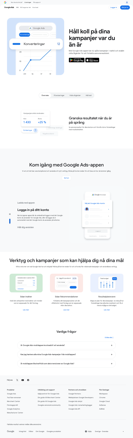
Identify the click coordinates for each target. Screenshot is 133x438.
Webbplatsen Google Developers (80, 398)
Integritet (22, 431)
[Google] (10, 431)
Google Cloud (104, 401)
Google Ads (11, 394)
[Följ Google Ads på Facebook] (28, 380)
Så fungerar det (25, 7)
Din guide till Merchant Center (49, 398)
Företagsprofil (12, 405)
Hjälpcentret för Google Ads (48, 394)
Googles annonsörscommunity (49, 405)
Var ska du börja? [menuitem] (16, 2)
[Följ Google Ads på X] (17, 380)
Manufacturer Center (15, 413)
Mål (17, 7)
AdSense (102, 405)
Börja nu (125, 7)
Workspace (103, 394)
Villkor (31, 431)
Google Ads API (74, 409)
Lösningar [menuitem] (27, 2)
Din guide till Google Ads (47, 401)
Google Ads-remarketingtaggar (80, 405)
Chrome (102, 398)
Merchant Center (13, 401)
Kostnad (35, 7)
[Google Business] (5, 2)
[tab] (45, 95)
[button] (66, 345)
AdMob (102, 409)
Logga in (113, 7)
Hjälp (90, 431)
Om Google (40, 431)
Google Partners (74, 394)
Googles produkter (54, 431)
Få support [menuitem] (37, 2)
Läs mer (26, 310)
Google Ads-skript (75, 401)
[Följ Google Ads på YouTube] (22, 380)
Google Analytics (13, 409)
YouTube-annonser (14, 398)
